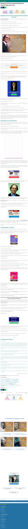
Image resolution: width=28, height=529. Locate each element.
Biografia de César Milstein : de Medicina (8, 383)
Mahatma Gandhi (8, 109)
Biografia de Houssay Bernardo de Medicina (9, 384)
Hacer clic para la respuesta (14, 483)
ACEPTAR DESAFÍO (14, 67)
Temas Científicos (3, 516)
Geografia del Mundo (3, 520)
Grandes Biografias (3, 512)
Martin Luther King (16, 166)
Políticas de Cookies (3, 527)
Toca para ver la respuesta (14, 243)
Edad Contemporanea (3, 511)
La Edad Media (2, 509)
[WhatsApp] (5, 7)
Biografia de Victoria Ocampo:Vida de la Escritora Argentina (6, 392)
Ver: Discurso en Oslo (4, 313)
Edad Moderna (2, 510)
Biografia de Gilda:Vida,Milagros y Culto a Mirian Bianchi (21, 392)
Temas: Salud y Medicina (3, 515)
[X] (3, 7)
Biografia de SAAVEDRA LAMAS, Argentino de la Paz (10, 382)
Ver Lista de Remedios (14, 216)
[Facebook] (1, 7)
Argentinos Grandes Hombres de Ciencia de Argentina (10, 385)
